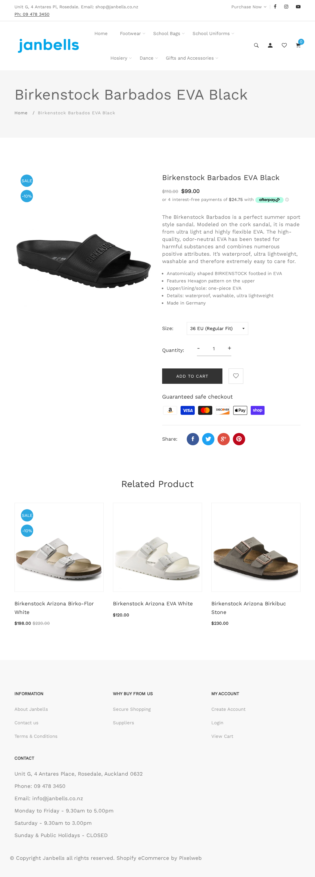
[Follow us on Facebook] (193, 439)
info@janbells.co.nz (57, 798)
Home (101, 33)
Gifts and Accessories (190, 58)
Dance (147, 58)
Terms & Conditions (36, 736)
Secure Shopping (132, 709)
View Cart (222, 736)
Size (167, 328)
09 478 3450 (50, 786)
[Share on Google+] (223, 439)
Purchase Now (246, 6)
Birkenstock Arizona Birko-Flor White (54, 607)
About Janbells (31, 709)
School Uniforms (211, 33)
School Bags (166, 33)
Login (217, 723)
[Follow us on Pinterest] (239, 439)
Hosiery (118, 58)
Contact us (26, 723)
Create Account (228, 709)
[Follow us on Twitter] (208, 439)
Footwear (130, 33)
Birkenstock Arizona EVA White (153, 603)
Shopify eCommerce (143, 858)
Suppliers (123, 723)
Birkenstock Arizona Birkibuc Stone (248, 607)
